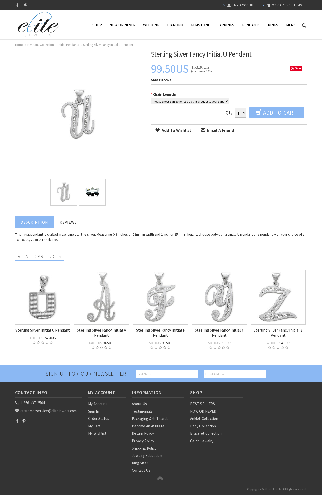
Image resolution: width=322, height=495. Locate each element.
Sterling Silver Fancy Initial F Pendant (160, 332)
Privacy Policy (143, 440)
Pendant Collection (40, 45)
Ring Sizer (140, 463)
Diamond (175, 25)
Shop (97, 25)
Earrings (225, 25)
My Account (97, 403)
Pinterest (26, 5)
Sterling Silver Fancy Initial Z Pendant (278, 332)
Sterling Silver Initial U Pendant (42, 330)
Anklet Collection (204, 418)
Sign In (93, 411)
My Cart (94, 426)
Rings (273, 25)
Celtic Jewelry (201, 440)
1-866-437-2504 (32, 402)
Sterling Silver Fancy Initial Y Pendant (219, 332)
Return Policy (143, 433)
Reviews (68, 222)
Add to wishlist (175, 130)
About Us (139, 403)
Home (19, 45)
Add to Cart (279, 112)
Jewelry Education (147, 455)
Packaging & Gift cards (150, 418)
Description (34, 222)
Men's (291, 25)
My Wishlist (97, 433)
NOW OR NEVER (203, 411)
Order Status (98, 418)
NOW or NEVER (122, 25)
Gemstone (200, 25)
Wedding (151, 25)
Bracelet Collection (206, 433)
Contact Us (141, 470)
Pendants (251, 25)
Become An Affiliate (148, 426)
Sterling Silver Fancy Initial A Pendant (101, 332)
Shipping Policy (144, 448)
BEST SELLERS (202, 403)
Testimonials (142, 411)
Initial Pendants (68, 45)
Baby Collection (203, 426)
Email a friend (220, 130)
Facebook (17, 5)
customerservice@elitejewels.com (48, 410)
